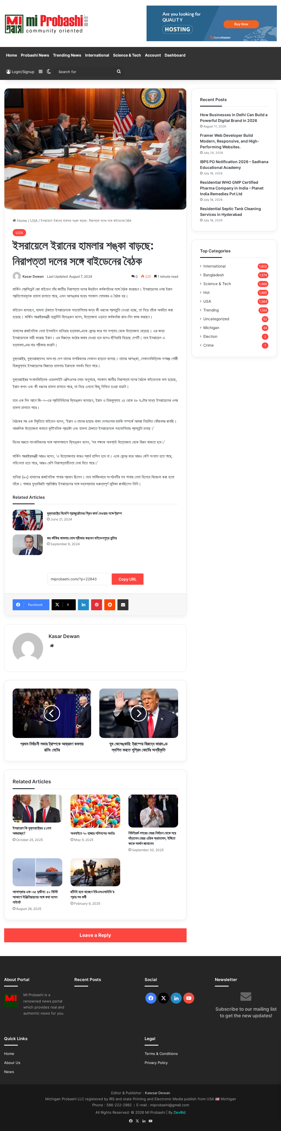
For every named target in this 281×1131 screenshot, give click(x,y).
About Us (12, 1062)
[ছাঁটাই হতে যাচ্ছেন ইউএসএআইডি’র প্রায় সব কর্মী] (95, 872)
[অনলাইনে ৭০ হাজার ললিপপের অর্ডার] (95, 811)
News (9, 1071)
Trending (211, 310)
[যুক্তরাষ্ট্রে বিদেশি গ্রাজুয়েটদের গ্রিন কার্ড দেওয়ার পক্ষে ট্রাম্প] (28, 520)
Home (11, 55)
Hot (206, 292)
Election (210, 336)
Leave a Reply (95, 935)
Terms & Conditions (161, 1053)
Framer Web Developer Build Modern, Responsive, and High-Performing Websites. (229, 141)
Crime (208, 345)
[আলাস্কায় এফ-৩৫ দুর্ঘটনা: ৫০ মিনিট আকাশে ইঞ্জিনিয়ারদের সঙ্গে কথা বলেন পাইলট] (37, 872)
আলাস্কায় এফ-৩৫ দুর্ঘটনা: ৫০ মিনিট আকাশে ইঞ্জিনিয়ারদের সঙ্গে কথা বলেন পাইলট (35, 896)
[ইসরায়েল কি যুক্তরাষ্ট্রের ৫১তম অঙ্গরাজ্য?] (37, 809)
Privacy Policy (156, 1062)
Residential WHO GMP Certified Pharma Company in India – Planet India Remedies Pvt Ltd (231, 188)
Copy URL (128, 579)
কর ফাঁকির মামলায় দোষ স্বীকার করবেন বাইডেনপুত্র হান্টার (82, 538)
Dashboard (175, 55)
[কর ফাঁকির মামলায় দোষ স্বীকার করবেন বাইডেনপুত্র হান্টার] (28, 544)
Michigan (211, 327)
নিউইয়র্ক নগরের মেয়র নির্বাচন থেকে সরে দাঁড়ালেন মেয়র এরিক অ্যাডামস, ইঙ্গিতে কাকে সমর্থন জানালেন (152, 838)
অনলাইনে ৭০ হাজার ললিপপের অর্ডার (93, 833)
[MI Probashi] (46, 23)
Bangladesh (213, 275)
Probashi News (35, 55)
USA (34, 220)
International (97, 55)
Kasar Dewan (33, 276)
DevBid (180, 1112)
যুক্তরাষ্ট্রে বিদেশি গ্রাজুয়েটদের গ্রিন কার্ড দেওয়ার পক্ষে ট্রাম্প (84, 513)
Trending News (67, 55)
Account (153, 55)
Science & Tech (127, 55)
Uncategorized (216, 319)
